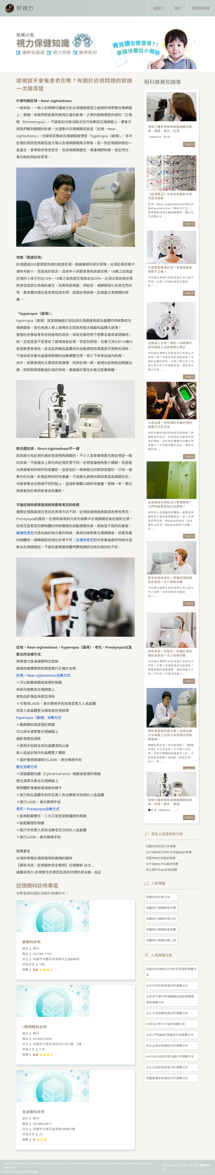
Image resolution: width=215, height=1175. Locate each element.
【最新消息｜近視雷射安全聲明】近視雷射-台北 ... (55, 865)
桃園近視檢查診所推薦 (161, 846)
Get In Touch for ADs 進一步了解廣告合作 (186, 1167)
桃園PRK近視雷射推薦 (161, 858)
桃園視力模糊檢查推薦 (161, 929)
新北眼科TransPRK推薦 (161, 870)
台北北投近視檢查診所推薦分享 (167, 1067)
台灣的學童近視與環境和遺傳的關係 (44, 858)
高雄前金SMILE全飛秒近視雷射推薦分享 (171, 972)
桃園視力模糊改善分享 (161, 919)
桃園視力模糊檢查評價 (161, 908)
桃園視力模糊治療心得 (161, 940)
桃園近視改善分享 (158, 897)
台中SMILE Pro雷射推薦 (162, 864)
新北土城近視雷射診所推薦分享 (167, 1046)
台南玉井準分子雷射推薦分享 (165, 1024)
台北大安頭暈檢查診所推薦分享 (167, 1013)
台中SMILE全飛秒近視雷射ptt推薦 (169, 852)
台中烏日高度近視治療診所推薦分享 (170, 1056)
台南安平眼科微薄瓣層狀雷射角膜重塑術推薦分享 (170, 999)
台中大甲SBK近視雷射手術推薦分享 (170, 1035)
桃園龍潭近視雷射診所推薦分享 (167, 1078)
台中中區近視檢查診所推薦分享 (167, 986)
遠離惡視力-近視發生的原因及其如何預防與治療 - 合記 (58, 872)
